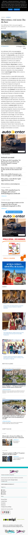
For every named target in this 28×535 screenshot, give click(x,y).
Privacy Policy (4, 499)
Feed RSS (4, 494)
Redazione (3, 505)
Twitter (3, 490)
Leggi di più (16, 9)
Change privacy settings (6, 507)
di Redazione (4, 46)
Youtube (4, 493)
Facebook (4, 491)
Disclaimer (3, 503)
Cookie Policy (4, 501)
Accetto (10, 9)
